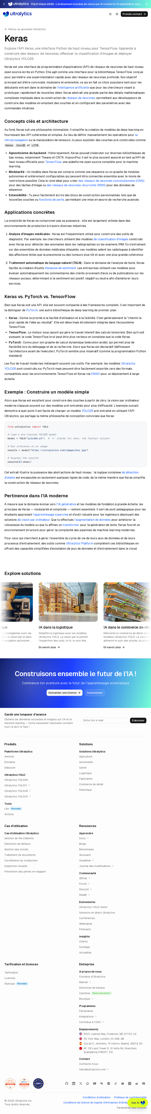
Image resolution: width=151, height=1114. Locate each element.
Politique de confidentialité (130, 1097)
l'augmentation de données (92, 519)
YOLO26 (87, 411)
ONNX (95, 374)
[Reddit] (137, 1083)
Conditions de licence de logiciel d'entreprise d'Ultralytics (98, 1102)
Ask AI (135, 1102)
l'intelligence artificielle (73, 87)
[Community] (88, 1083)
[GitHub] (67, 1083)
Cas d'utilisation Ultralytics (21, 833)
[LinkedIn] (74, 1083)
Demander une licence (62, 692)
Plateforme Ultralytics (18, 751)
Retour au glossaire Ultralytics (27, 29)
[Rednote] (109, 1083)
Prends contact (132, 14)
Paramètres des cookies (132, 1107)
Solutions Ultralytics (92, 751)
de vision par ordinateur (33, 519)
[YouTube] (95, 1083)
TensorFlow (53, 162)
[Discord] (144, 1083)
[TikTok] (116, 1083)
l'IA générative (66, 504)
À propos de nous (90, 971)
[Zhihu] (130, 1083)
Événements (87, 902)
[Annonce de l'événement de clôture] (4, 4)
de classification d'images (111, 239)
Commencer (95, 692)
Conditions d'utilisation (96, 1097)
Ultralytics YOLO (14, 775)
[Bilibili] (123, 1083)
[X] (81, 1083)
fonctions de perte (51, 199)
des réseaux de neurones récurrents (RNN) (76, 185)
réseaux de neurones (80, 98)
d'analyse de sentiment (60, 268)
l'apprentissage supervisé (50, 514)
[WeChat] (102, 1083)
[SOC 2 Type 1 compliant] (24, 1083)
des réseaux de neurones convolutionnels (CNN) (111, 181)
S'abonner (138, 720)
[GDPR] (38, 1083)
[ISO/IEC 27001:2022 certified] (10, 1083)
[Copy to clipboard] (142, 425)
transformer (71, 525)
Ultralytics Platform (79, 543)
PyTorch (32, 310)
